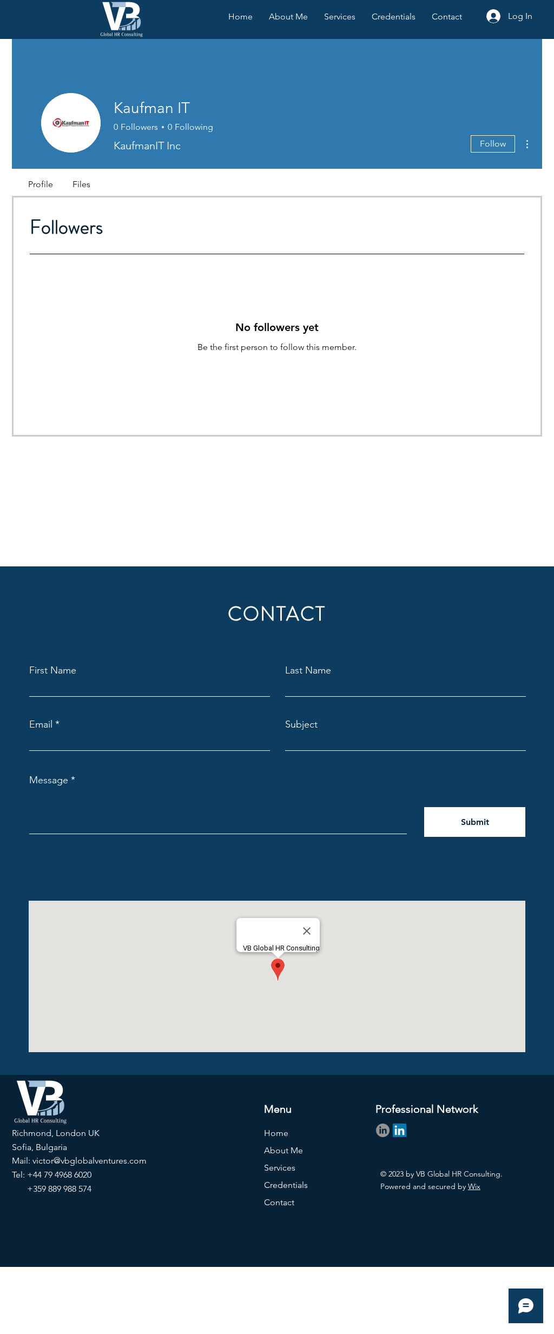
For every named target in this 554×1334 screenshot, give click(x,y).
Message (48, 780)
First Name (52, 670)
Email (40, 724)
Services (279, 1168)
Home (276, 1133)
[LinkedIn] (383, 1130)
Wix (474, 1186)
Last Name (308, 670)
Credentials (286, 1185)
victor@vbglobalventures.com (89, 1160)
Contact (279, 1202)
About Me (283, 1150)
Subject (301, 724)
